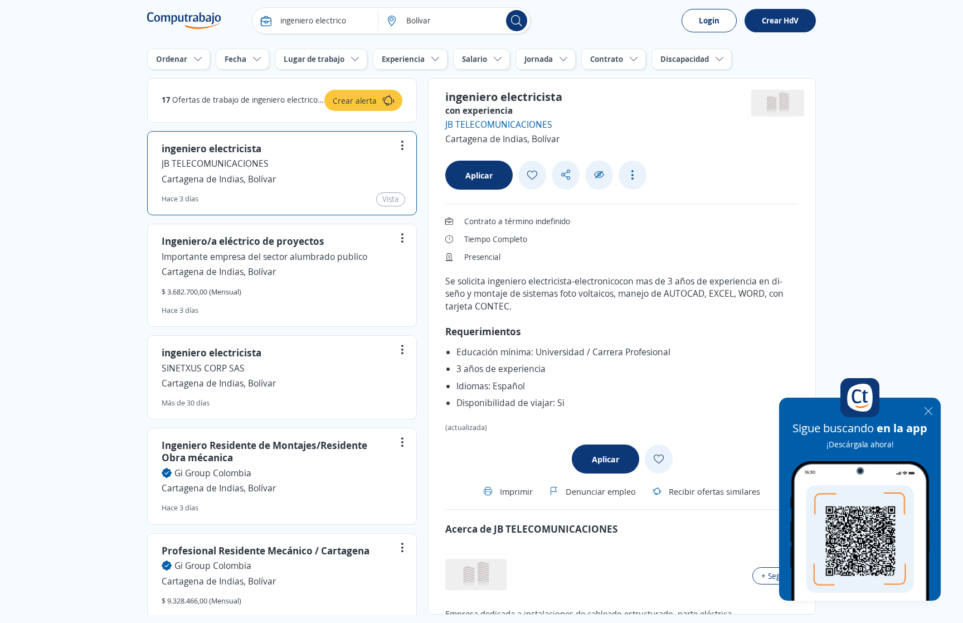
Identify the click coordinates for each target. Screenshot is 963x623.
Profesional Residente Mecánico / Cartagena (265, 550)
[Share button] (566, 175)
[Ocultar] (599, 175)
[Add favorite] (532, 175)
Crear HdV (780, 20)
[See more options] (632, 175)
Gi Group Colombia (212, 473)
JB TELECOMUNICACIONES (215, 163)
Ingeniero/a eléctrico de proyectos (243, 241)
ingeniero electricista (211, 148)
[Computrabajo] (184, 20)
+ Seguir (775, 576)
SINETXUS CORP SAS (203, 368)
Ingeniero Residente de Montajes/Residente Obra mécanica (264, 451)
